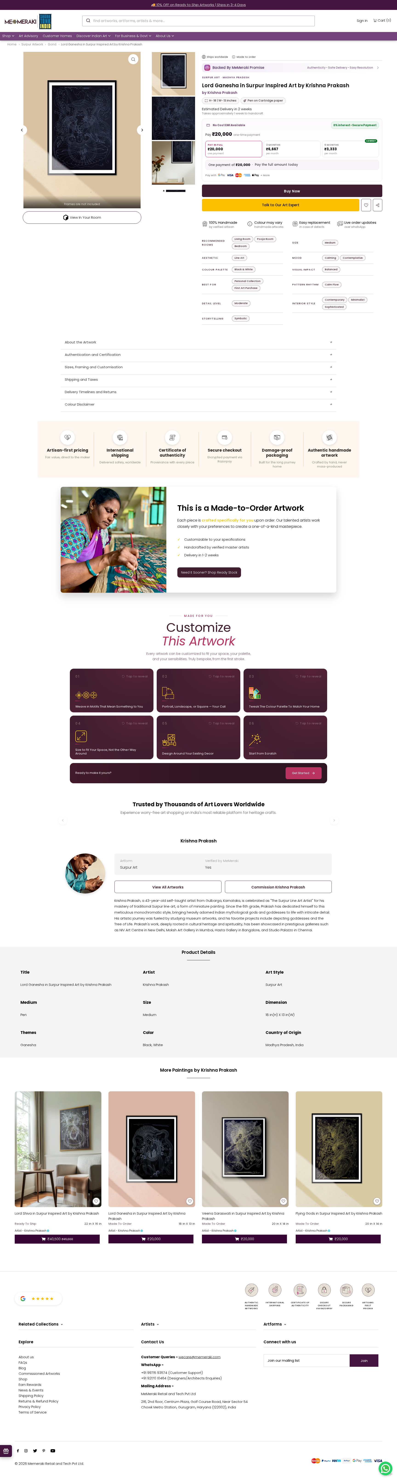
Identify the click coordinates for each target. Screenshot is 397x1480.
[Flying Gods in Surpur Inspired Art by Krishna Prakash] (339, 1149)
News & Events (31, 1390)
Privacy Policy (30, 1406)
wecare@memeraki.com (200, 1357)
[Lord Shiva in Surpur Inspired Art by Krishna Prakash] (58, 1149)
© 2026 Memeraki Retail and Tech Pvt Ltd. (49, 1463)
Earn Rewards (30, 1384)
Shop (6, 36)
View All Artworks (168, 887)
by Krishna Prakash (219, 92)
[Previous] (22, 130)
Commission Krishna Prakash (278, 887)
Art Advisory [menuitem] (28, 36)
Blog (22, 1368)
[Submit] (87, 20)
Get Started (300, 773)
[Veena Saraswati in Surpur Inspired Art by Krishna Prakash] (245, 1149)
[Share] (377, 205)
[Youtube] (53, 1451)
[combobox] (198, 21)
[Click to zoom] (133, 59)
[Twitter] (35, 1451)
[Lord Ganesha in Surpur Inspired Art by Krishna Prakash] (151, 1149)
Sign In (362, 20)
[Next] (142, 130)
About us (26, 1357)
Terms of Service (33, 1412)
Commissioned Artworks (39, 1373)
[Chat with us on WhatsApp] (385, 1468)
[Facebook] (18, 1451)
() (384, 20)
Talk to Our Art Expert (280, 205)
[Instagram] (26, 1451)
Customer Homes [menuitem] (57, 36)
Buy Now (292, 191)
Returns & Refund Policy (38, 1401)
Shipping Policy (31, 1395)
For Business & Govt (131, 36)
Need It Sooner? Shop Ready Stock (209, 572)
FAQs (23, 1362)
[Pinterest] (44, 1451)
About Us (163, 36)
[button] (292, 67)
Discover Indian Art (92, 36)
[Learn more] (233, 57)
